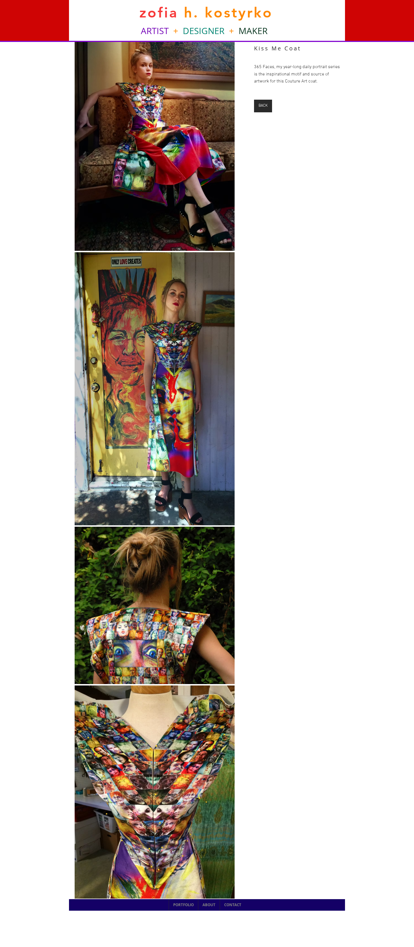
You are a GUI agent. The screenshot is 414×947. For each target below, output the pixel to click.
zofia (158, 12)
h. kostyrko (225, 12)
